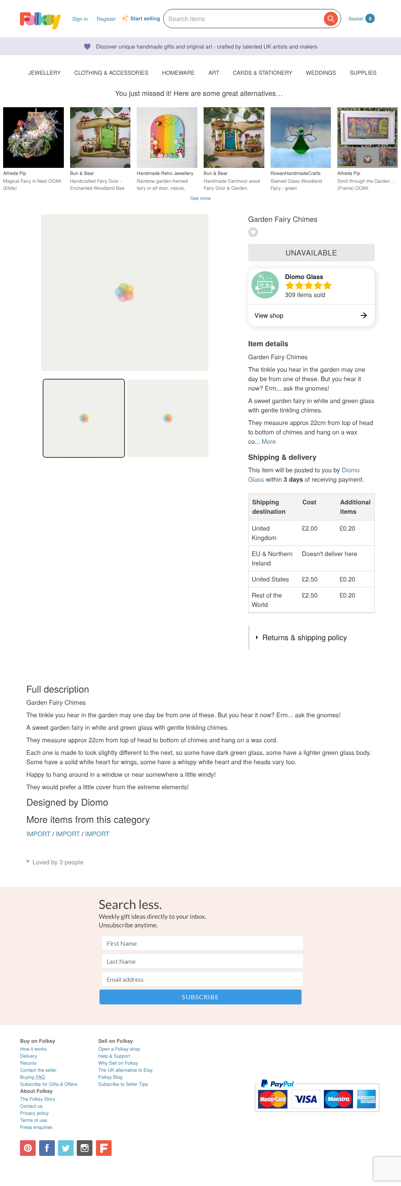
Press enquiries (36, 1127)
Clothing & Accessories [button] (111, 72)
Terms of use (33, 1120)
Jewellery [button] (44, 72)
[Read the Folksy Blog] (104, 1148)
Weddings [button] (321, 72)
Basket (360, 18)
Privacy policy (34, 1113)
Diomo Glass (304, 276)
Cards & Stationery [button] (262, 72)
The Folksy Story (37, 1099)
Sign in (80, 18)
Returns (28, 1063)
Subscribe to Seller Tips (123, 1084)
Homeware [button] (178, 72)
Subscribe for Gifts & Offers (48, 1084)
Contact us (31, 1106)
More (269, 441)
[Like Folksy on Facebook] (47, 1148)
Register (106, 18)
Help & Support (114, 1056)
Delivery (28, 1056)
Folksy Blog (110, 1077)
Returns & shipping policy (304, 637)
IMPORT (38, 833)
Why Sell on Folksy (118, 1063)
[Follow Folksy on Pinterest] (28, 1148)
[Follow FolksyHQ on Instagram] (84, 1148)
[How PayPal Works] (317, 1115)
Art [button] (213, 72)
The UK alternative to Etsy (125, 1070)
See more (200, 198)
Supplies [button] (363, 72)
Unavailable (311, 252)
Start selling (145, 19)
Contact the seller (38, 1070)
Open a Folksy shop (119, 1049)
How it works (33, 1049)
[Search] (331, 19)
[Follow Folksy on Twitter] (66, 1148)
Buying (32, 1077)
